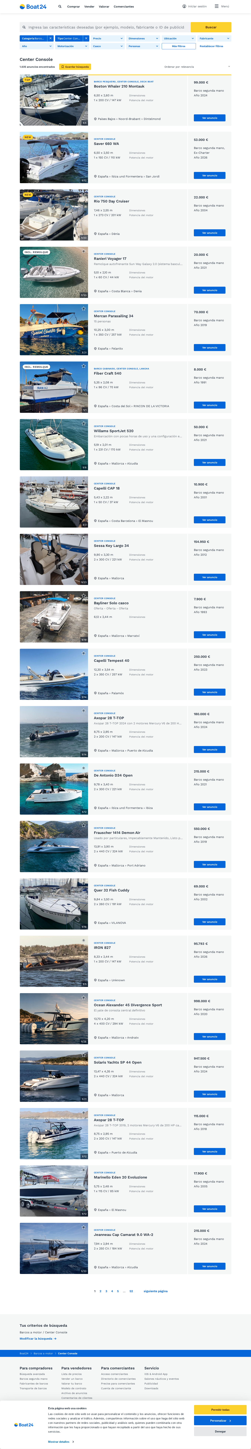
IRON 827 (102, 947)
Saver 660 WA (106, 143)
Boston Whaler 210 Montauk (119, 86)
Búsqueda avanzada (32, 1374)
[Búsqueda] (60, 6)
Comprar (73, 6)
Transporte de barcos (33, 1388)
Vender (89, 6)
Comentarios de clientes (76, 1397)
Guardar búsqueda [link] (77, 66)
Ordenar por (172, 66)
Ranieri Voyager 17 (110, 258)
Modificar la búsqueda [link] (36, 1338)
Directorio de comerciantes (118, 1378)
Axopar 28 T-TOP (109, 718)
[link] (50, 38)
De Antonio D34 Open (113, 775)
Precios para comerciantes (118, 1383)
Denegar (220, 1431)
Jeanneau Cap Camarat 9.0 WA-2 (123, 1234)
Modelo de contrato (73, 1388)
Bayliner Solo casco (111, 603)
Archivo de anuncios (74, 1393)
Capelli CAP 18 (107, 488)
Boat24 (24, 1353)
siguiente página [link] (156, 1291)
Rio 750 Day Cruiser (111, 201)
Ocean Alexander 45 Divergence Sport (128, 1005)
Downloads (151, 1388)
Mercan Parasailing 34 (113, 316)
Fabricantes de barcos (34, 1383)
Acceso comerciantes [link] (114, 1374)
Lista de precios (71, 1374)
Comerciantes (124, 6)
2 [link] (100, 1291)
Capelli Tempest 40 (111, 660)
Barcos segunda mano (33, 1378)
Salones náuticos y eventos (161, 1378)
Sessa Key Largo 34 (111, 545)
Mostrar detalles (58, 1441)
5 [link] (118, 1291)
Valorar (104, 6)
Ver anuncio (209, 117)
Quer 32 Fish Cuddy (111, 890)
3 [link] (106, 1291)
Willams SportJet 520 (114, 431)
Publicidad (151, 1383)
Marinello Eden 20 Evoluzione (120, 1177)
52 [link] (131, 1291)
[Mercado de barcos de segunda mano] (33, 6)
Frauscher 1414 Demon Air (117, 832)
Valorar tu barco (71, 1383)
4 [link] (112, 1291)
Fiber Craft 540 (107, 373)
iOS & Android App (156, 1374)
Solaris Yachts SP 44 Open (117, 1062)
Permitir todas (220, 1409)
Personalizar (218, 1420)
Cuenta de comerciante (116, 1388)
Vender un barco (72, 1378)
